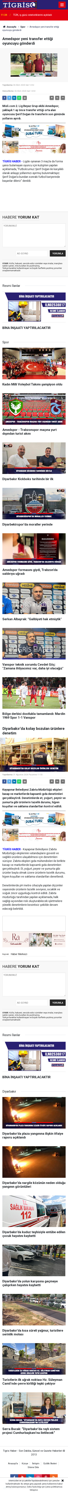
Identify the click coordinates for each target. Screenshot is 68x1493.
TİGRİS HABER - (12, 161)
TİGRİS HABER (11, 849)
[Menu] (62, 5)
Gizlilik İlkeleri (50, 1463)
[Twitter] (9, 98)
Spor (22, 27)
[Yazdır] (25, 98)
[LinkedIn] (14, 98)
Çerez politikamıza (53, 1487)
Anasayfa (11, 27)
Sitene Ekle (33, 1467)
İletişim (35, 1463)
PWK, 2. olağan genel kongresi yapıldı (34, 14)
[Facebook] (4, 98)
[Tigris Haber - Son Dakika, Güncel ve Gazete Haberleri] (19, 4)
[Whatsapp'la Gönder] (19, 98)
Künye (25, 1463)
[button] (52, 98)
